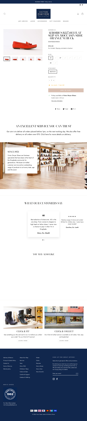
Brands (66, 21)
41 (79, 58)
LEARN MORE (23, 340)
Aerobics (52, 30)
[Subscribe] (77, 373)
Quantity (52, 77)
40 (75, 58)
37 (60, 58)
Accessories (42, 21)
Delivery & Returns (8, 357)
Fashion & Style (24, 372)
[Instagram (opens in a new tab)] (54, 379)
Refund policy (7, 369)
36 (55, 58)
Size (50, 54)
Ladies (32, 21)
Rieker (38, 357)
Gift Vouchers (55, 21)
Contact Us (6, 363)
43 (55, 63)
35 (50, 58)
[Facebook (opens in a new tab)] (57, 379)
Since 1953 (23, 366)
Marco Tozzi (39, 369)
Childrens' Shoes (24, 369)
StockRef (52, 68)
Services (22, 360)
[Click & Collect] (64, 317)
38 (65, 58)
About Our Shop (24, 357)
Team (21, 363)
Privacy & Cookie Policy (9, 360)
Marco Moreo (39, 366)
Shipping (58, 48)
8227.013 (53, 72)
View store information (57, 101)
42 (50, 63)
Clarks (37, 360)
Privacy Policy (58, 369)
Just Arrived (23, 21)
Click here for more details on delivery (56, 134)
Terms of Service (7, 366)
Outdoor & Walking (25, 377)
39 (70, 58)
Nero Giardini (40, 372)
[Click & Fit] (23, 317)
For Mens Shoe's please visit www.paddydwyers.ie (10, 404)
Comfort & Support (25, 374)
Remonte (38, 363)
